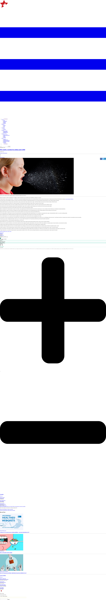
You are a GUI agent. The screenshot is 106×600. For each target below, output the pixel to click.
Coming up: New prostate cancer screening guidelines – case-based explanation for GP (14, 532)
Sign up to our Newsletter (3, 506)
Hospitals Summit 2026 (6, 135)
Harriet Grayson (2, 157)
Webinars (4, 123)
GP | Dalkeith (2, 587)
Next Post (1, 233)
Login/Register (6, 143)
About (2, 138)
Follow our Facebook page (16, 506)
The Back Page (5, 130)
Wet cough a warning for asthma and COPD (12, 149)
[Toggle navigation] (53, 117)
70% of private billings (3, 585)
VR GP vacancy (2, 503)
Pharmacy (1, 571)
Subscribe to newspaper (6, 140)
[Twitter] (103, 159)
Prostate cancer (4, 530)
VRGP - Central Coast (3, 578)
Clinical (3, 119)
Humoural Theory (5, 132)
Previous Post (2, 232)
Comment (4, 129)
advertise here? (2, 498)
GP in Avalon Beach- (3, 500)
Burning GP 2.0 (5, 134)
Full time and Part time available (4, 579)
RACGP (4, 125)
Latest (4, 120)
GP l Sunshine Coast (2, 584)
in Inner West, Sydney (3, 504)
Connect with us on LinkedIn (11, 510)
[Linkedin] (105, 159)
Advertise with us (5, 139)
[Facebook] (101, 159)
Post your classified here (3, 505)
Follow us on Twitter (9, 506)
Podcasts (4, 122)
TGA (4, 126)
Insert (8, 599)
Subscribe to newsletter (6, 141)
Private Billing (2, 501)
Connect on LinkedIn (22, 506)
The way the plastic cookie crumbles (6, 552)
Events (2, 133)
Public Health (5, 121)
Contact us (4, 142)
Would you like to (2, 497)
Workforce (6, 571)
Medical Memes (5, 131)
